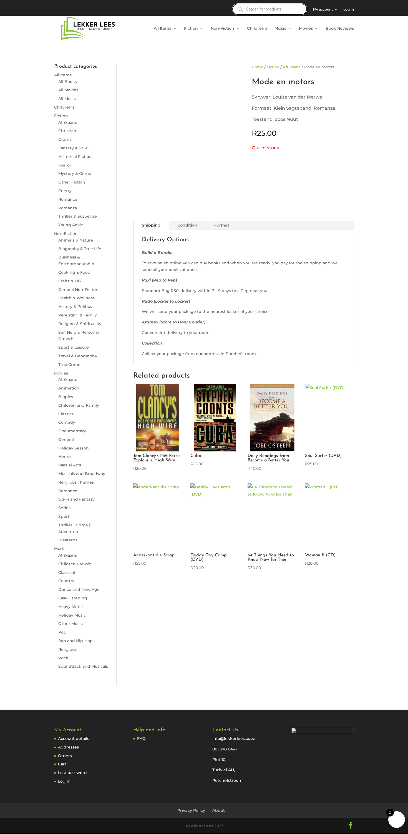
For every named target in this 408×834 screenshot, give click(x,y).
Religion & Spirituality (79, 323)
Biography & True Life (79, 248)
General (66, 439)
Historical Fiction (75, 156)
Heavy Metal (70, 606)
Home (257, 67)
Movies (306, 28)
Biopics (65, 396)
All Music (67, 98)
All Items (162, 28)
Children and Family (78, 405)
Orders (65, 755)
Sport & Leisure (73, 347)
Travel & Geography (77, 355)
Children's (64, 107)
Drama (65, 139)
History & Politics (75, 306)
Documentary (72, 430)
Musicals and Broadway (81, 473)
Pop (62, 632)
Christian (67, 130)
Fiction (191, 28)
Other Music (70, 623)
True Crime (69, 364)
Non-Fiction (222, 28)
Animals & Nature (75, 240)
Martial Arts (69, 465)
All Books (67, 81)
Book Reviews (340, 28)
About (218, 810)
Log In (348, 9)
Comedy (66, 422)
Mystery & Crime (74, 173)
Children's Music (74, 563)
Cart (62, 764)
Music (280, 28)
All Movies (68, 89)
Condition (187, 225)
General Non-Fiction (78, 289)
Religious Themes (76, 482)
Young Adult (70, 224)
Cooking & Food (74, 272)
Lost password (72, 772)
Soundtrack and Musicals (83, 666)
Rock (63, 657)
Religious (67, 649)
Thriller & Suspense (77, 216)
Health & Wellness (76, 297)
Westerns (67, 539)
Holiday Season (73, 448)
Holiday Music (72, 615)
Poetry (65, 190)
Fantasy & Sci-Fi (74, 147)
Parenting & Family (77, 315)
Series (64, 507)
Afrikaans (67, 122)
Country (66, 580)
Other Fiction (71, 182)
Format (221, 225)
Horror (64, 165)
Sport (63, 516)
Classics (66, 413)
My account (323, 9)
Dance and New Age (79, 589)
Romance (67, 199)
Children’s (257, 28)
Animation (68, 388)
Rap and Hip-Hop (75, 640)
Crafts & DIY (70, 280)
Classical (66, 572)
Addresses (68, 747)
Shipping (151, 225)
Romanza (67, 207)
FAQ (141, 738)
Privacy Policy (191, 810)
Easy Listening (72, 598)
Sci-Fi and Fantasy (76, 499)
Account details (73, 738)
